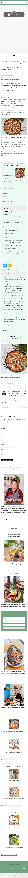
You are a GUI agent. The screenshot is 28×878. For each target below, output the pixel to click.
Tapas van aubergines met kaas (14, 780)
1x (6, 211)
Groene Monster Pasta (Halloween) (14, 847)
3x (11, 211)
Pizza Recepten (8, 381)
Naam (3, 444)
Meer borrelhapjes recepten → (11, 805)
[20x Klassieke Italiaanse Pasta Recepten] (14, 820)
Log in (25, 875)
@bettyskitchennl (15, 340)
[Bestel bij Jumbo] (9, 265)
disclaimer (20, 875)
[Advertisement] (14, 39)
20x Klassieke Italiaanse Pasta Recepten (14, 828)
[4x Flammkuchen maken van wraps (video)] (14, 796)
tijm (14, 383)
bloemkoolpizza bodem (19, 151)
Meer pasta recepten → (9, 854)
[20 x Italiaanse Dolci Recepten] (14, 744)
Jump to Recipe (7, 76)
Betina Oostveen (9, 188)
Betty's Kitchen (14, 14)
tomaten (17, 383)
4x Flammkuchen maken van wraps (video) (14, 798)
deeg (10, 383)
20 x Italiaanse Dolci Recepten (14, 752)
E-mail (3, 449)
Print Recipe (20, 180)
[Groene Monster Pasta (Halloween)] (14, 839)
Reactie (3, 428)
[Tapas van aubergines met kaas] (14, 779)
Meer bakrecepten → (8, 759)
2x (9, 211)
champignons (6, 383)
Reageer (22, 72)
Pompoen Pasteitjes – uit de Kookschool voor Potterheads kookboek (14, 732)
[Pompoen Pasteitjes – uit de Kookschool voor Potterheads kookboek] (14, 724)
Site (2, 454)
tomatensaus (17, 240)
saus (12, 383)
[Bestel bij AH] (5, 265)
